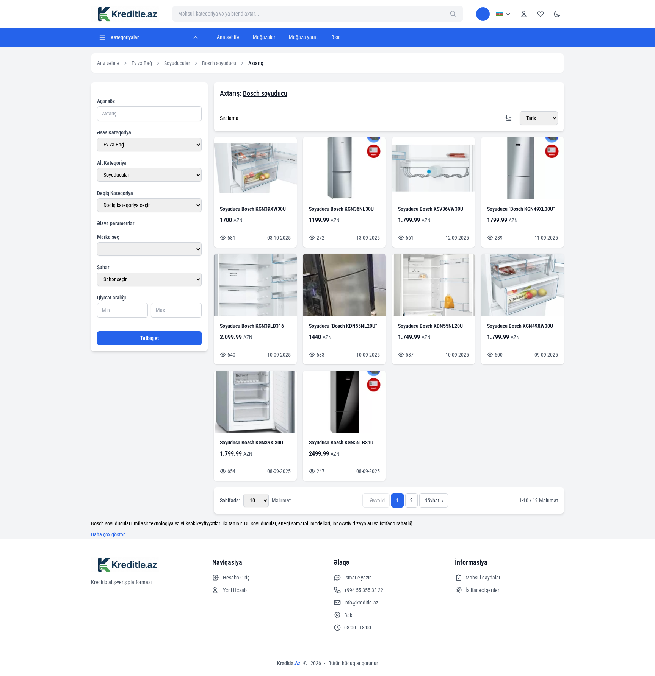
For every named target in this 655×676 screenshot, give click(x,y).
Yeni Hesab (235, 590)
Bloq (336, 37)
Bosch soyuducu (219, 63)
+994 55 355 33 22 (363, 590)
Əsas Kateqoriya (114, 132)
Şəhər (103, 267)
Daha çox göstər (108, 534)
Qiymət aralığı (111, 297)
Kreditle (288, 663)
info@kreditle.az (361, 603)
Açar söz (106, 101)
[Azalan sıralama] (508, 118)
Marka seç (108, 237)
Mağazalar (264, 37)
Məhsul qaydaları (483, 578)
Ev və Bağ (142, 63)
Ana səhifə (228, 37)
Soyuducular (177, 63)
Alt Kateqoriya (112, 163)
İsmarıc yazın (358, 578)
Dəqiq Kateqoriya (115, 193)
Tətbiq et (149, 338)
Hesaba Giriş (236, 578)
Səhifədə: (230, 500)
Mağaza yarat (303, 37)
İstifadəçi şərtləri (482, 590)
